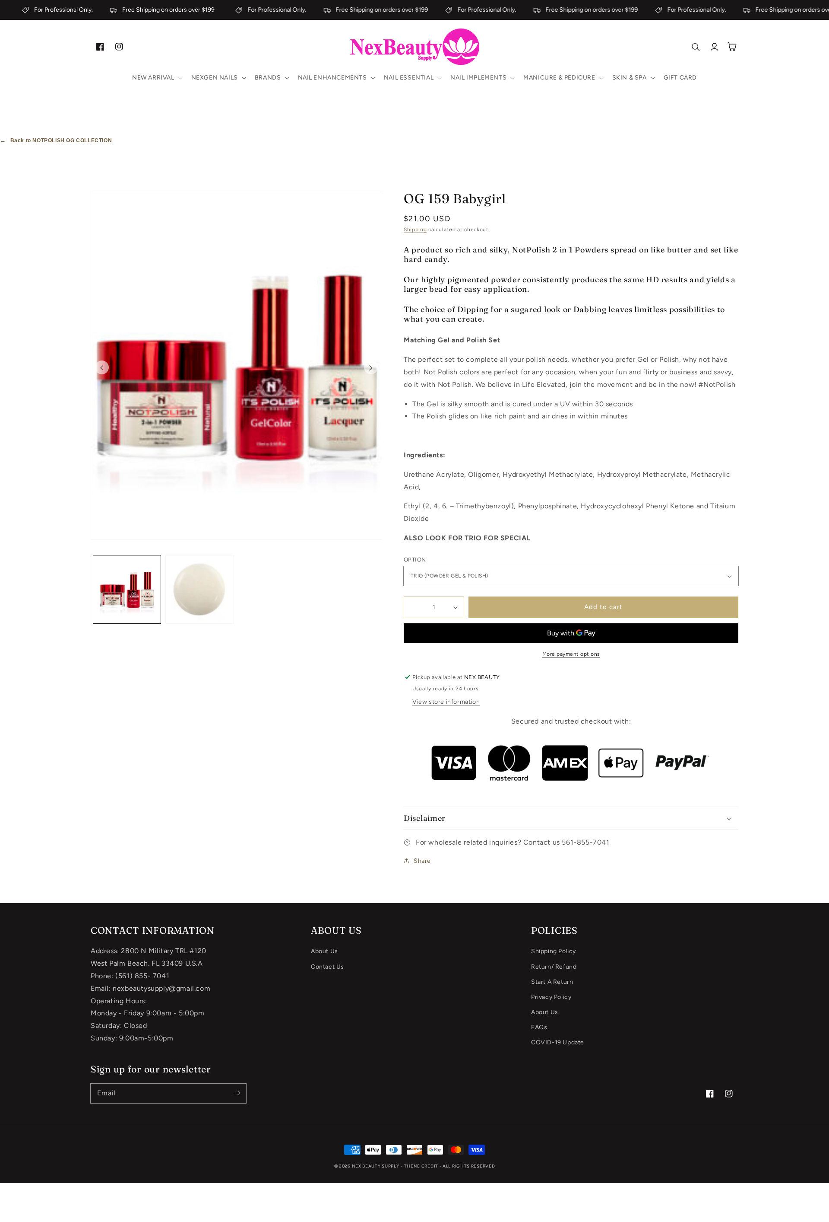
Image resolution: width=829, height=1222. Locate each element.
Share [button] (422, 861)
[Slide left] (102, 367)
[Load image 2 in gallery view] (199, 589)
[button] (156, 78)
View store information (446, 701)
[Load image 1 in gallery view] (127, 589)
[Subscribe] (236, 1093)
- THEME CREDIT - (422, 1166)
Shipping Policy (553, 951)
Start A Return (552, 982)
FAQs (539, 1027)
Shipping (415, 230)
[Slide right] (371, 367)
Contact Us (327, 966)
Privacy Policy (551, 997)
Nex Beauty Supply (375, 1166)
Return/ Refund (553, 966)
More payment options (571, 654)
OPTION (415, 559)
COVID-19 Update (557, 1042)
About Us (324, 951)
